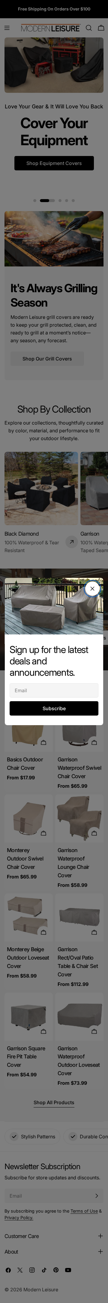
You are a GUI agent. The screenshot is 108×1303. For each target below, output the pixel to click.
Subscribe (54, 708)
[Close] (92, 588)
